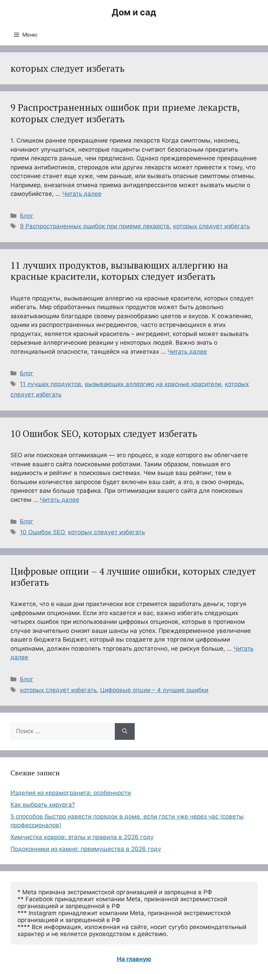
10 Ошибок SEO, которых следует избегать (103, 433)
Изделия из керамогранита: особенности (70, 792)
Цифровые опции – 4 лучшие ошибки (154, 690)
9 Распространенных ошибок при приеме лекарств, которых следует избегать (124, 113)
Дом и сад (134, 12)
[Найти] (125, 731)
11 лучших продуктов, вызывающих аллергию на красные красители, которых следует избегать (119, 271)
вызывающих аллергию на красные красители (153, 384)
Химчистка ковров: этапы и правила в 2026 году (82, 837)
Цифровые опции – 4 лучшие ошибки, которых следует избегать (133, 577)
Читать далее (82, 193)
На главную (134, 959)
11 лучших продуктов (50, 384)
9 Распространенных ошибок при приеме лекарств (95, 226)
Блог (27, 215)
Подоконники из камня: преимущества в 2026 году (85, 848)
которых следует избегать (211, 226)
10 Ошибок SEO (42, 532)
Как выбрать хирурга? (42, 804)
